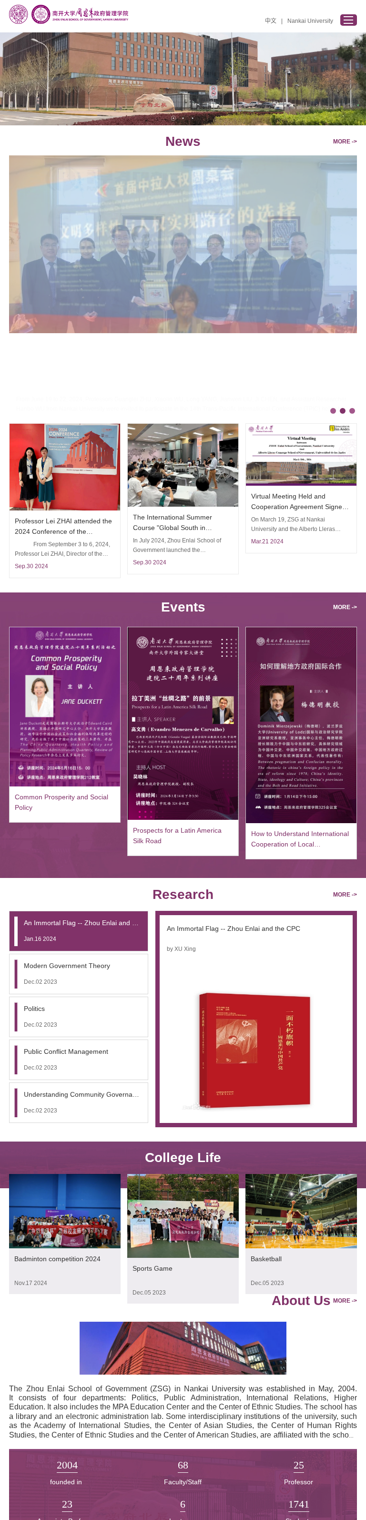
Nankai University (310, 21)
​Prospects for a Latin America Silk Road (177, 835)
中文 (270, 21)
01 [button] (173, 118)
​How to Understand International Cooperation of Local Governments (300, 839)
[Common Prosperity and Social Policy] (65, 784)
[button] (333, 411)
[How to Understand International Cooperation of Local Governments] (301, 821)
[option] (183, 78)
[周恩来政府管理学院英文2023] (68, 14)
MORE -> (345, 141)
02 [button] (183, 118)
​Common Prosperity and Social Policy (61, 802)
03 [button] (192, 118)
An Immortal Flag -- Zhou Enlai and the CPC (233, 928)
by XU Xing (181, 949)
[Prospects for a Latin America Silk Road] (183, 818)
